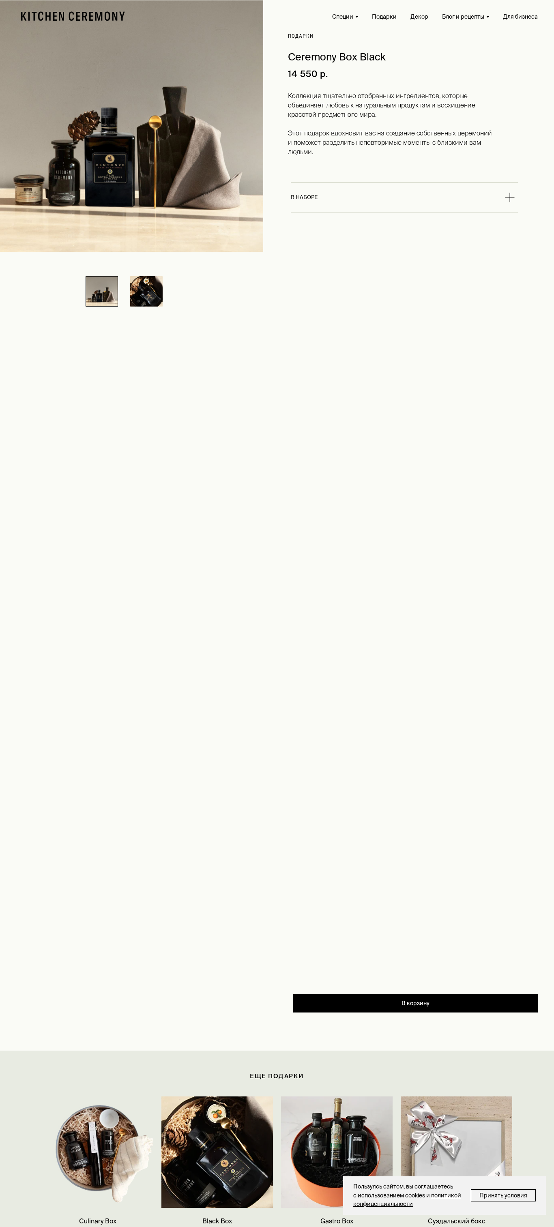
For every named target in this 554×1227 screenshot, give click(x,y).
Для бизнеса (520, 16)
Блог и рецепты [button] (463, 16)
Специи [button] (342, 16)
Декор (419, 16)
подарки (301, 35)
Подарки (384, 16)
